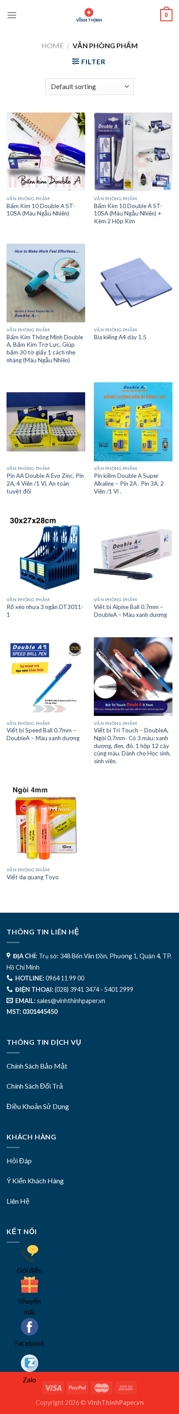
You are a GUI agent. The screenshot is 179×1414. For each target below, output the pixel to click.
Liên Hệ (18, 1201)
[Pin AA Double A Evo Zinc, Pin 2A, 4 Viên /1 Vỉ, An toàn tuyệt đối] (46, 421)
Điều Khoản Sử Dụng (38, 1106)
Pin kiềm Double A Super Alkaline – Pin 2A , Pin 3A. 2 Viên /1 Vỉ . (129, 483)
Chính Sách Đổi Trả (35, 1086)
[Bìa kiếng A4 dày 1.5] (133, 283)
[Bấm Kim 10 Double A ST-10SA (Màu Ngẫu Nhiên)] (46, 152)
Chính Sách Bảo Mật (37, 1066)
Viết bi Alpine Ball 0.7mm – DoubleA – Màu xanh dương (130, 610)
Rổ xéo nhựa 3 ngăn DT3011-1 (45, 610)
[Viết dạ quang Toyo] (46, 823)
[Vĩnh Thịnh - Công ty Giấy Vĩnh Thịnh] (89, 15)
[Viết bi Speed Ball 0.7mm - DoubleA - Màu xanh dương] (46, 676)
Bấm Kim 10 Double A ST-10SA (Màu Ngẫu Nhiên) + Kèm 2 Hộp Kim (128, 213)
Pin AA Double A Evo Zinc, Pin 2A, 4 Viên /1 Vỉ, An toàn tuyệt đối (45, 483)
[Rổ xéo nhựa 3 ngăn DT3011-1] (46, 552)
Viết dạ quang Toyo (33, 877)
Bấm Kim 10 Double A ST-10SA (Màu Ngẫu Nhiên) (41, 209)
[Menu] (12, 15)
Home (52, 45)
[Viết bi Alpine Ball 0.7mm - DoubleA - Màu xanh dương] (133, 552)
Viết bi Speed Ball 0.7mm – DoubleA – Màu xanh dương (43, 734)
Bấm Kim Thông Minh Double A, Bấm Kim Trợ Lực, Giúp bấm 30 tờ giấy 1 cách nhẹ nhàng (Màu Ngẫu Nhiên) (45, 349)
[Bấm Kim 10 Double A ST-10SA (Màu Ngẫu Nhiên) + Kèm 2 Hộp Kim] (133, 152)
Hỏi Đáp (19, 1160)
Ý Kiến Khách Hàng (35, 1180)
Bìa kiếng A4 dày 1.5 (120, 337)
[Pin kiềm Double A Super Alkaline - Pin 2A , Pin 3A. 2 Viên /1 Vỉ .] (133, 421)
